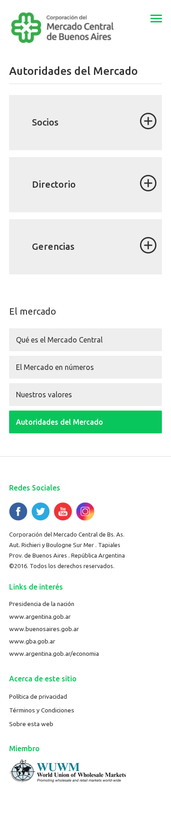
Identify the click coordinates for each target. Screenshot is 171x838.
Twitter (40, 511)
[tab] (85, 122)
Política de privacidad (38, 696)
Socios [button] (45, 122)
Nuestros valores (44, 394)
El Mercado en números (55, 367)
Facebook (18, 511)
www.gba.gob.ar (32, 641)
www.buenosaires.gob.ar (44, 628)
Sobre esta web (31, 723)
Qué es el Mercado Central (59, 340)
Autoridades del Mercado (59, 422)
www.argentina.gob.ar (40, 616)
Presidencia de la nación (41, 603)
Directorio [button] (54, 184)
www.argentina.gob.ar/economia (54, 653)
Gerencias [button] (53, 246)
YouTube (63, 511)
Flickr (85, 511)
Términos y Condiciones (41, 710)
